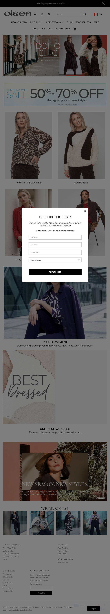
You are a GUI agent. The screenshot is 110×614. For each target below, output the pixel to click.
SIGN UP (55, 272)
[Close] (85, 211)
